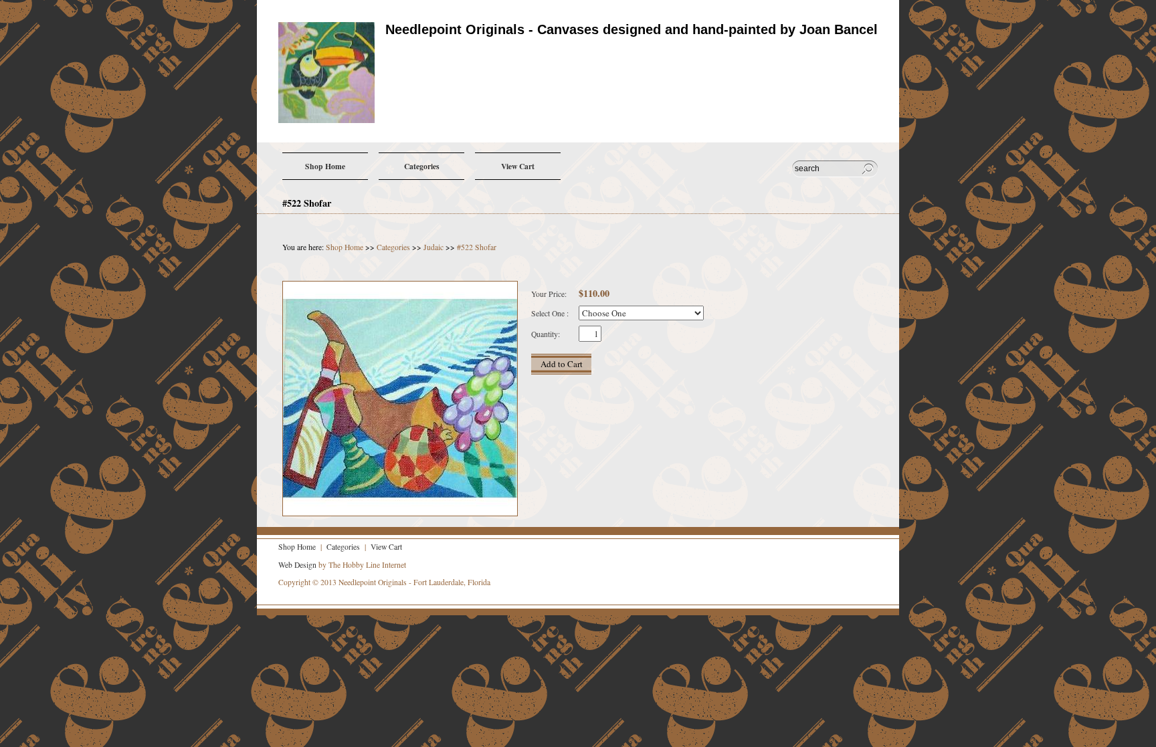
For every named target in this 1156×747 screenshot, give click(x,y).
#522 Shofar (476, 247)
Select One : (550, 313)
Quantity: (545, 334)
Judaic (433, 247)
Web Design (297, 565)
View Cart (385, 547)
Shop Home (345, 247)
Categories (394, 247)
